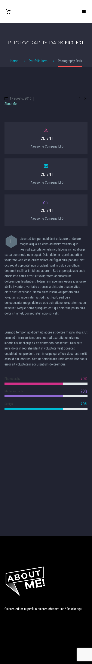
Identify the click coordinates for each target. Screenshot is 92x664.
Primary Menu (84, 11)
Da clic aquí (74, 609)
